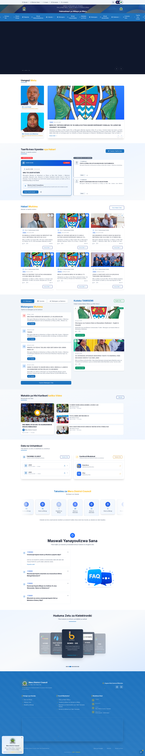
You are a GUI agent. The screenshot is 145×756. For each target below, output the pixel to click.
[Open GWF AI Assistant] (141, 752)
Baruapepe (55, 2)
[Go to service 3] (70, 670)
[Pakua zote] (64, 469)
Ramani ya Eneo (119, 752)
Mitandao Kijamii (36, 2)
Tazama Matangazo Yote (46, 386)
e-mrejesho (65, 2)
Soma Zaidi (51, 137)
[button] (46, 562)
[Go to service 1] (66, 670)
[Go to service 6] (75, 670)
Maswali (25, 2)
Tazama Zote (65, 460)
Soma (82, 178)
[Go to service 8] (78, 670)
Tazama (32, 327)
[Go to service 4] (72, 670)
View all (120, 401)
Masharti (109, 752)
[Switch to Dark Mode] (113, 2)
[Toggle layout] (22, 738)
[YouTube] (121, 690)
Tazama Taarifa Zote (116, 154)
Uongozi (46, 2)
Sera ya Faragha (98, 752)
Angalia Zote (118, 304)
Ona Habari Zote (117, 211)
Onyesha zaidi (31, 568)
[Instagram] (117, 690)
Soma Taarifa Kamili (29, 195)
